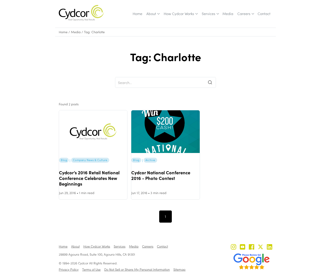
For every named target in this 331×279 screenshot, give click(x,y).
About (151, 13)
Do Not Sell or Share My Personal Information (137, 269)
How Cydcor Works (179, 13)
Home (137, 13)
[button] (152, 14)
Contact (264, 13)
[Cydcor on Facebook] (251, 247)
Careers (243, 13)
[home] (81, 13)
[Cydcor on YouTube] (242, 247)
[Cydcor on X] (260, 247)
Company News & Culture (90, 160)
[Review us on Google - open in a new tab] (251, 261)
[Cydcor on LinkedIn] (269, 247)
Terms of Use (91, 269)
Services (208, 13)
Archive (150, 160)
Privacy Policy (69, 269)
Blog (64, 160)
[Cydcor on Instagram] (233, 247)
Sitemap (179, 269)
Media (227, 13)
